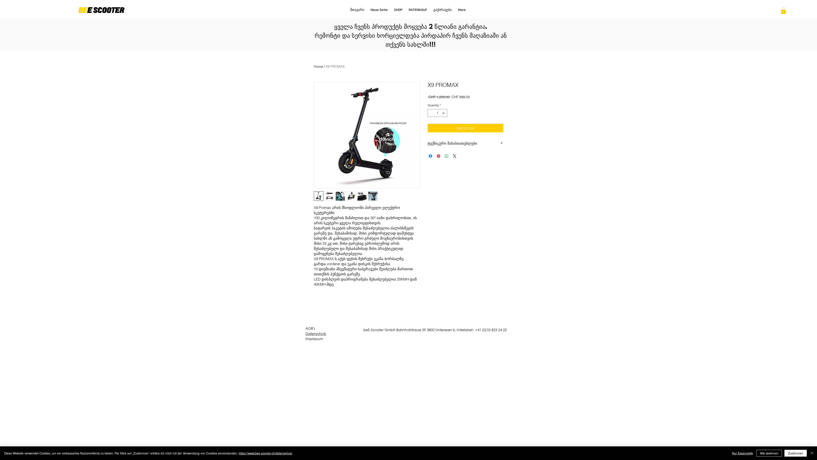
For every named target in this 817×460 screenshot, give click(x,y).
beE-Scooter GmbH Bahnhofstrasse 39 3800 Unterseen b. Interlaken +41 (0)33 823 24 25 (435, 330)
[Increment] (444, 113)
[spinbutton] (437, 113)
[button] (783, 10)
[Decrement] (431, 113)
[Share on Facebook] (430, 156)
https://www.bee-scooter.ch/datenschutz (265, 453)
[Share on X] (454, 156)
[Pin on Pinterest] (438, 156)
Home (318, 66)
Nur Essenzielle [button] (742, 453)
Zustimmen (795, 453)
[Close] (811, 453)
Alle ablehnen (769, 453)
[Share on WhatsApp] (446, 156)
